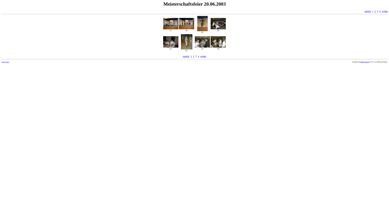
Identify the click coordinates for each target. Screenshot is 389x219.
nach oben (5, 62)
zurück (367, 11)
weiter (385, 11)
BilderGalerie (365, 62)
